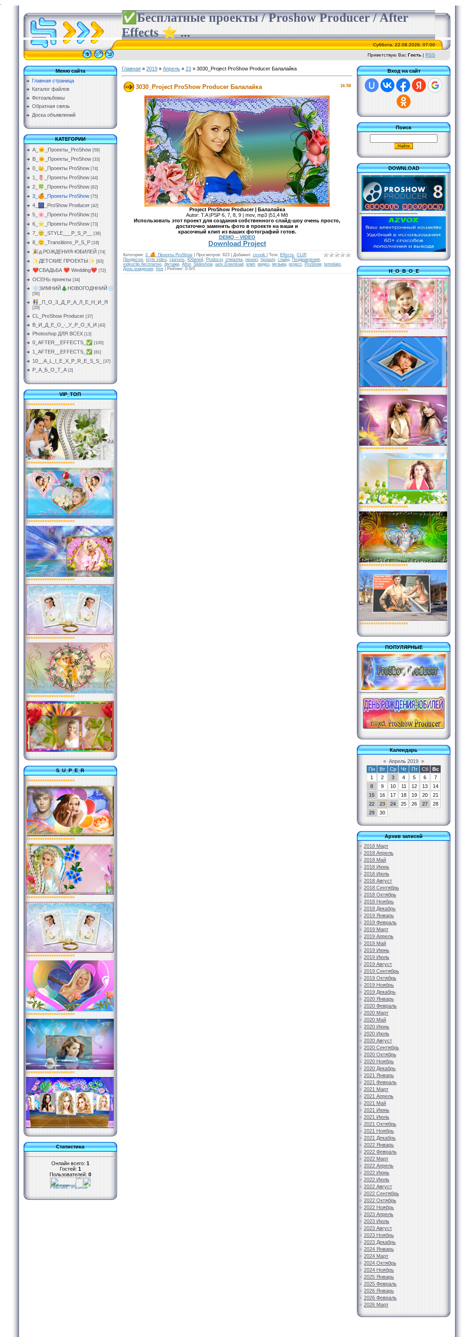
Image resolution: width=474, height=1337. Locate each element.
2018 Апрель (378, 853)
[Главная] (87, 58)
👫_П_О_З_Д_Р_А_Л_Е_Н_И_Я (70, 302)
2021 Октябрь (380, 1124)
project (295, 264)
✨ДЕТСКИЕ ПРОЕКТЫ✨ (63, 261)
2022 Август (378, 1186)
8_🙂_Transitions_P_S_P (61, 242)
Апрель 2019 (403, 761)
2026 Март (376, 1304)
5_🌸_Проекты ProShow (60, 214)
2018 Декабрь (380, 908)
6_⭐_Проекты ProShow (60, 224)
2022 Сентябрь (381, 1193)
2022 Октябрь (380, 1200)
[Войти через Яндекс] (419, 85)
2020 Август (378, 1040)
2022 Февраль (380, 1151)
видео (263, 264)
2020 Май (375, 1019)
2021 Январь (379, 1075)
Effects (287, 254)
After (186, 264)
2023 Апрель (378, 1214)
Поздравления (306, 259)
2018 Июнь (376, 867)
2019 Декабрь (380, 992)
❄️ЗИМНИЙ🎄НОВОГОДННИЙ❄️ (73, 288)
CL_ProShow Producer (58, 316)
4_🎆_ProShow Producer (61, 205)
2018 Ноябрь (379, 901)
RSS (430, 54)
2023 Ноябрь (379, 1235)
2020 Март (376, 1012)
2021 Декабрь (380, 1138)
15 (371, 795)
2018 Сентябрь (381, 887)
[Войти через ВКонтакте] (387, 85)
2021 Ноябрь (379, 1131)
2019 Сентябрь (381, 971)
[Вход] (109, 58)
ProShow (313, 264)
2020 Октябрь (380, 1054)
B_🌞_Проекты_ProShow (61, 159)
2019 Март (376, 929)
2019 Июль (376, 957)
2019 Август (378, 964)
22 (371, 804)
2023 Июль (376, 1221)
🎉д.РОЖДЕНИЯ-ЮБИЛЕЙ (64, 251)
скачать (177, 259)
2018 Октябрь (380, 894)
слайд (283, 259)
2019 (151, 68)
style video (156, 259)
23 (188, 68)
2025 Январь (379, 1277)
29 (371, 812)
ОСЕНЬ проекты (51, 279)
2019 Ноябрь (379, 985)
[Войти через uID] (372, 85)
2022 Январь (379, 1145)
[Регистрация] (98, 58)
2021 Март (376, 1089)
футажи (171, 264)
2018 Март (376, 846)
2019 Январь (379, 915)
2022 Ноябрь (379, 1207)
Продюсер (133, 259)
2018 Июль (376, 874)
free (159, 268)
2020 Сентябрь (381, 1047)
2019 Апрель (378, 936)
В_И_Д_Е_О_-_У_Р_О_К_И (64, 325)
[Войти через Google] (435, 85)
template (332, 264)
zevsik (260, 254)
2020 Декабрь (380, 1068)
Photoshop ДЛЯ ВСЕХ (57, 333)
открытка (234, 259)
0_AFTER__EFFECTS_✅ (62, 342)
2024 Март (376, 1256)
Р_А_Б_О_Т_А (49, 369)
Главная (131, 68)
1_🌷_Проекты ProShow (60, 177)
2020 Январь (379, 999)
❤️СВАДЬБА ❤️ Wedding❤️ (64, 270)
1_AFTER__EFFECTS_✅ (62, 351)
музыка (279, 264)
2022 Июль (376, 1179)
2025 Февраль (380, 1284)
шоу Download (229, 264)
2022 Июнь (376, 1172)
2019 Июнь (376, 950)
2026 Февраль (380, 1297)
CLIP (301, 254)
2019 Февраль (380, 922)
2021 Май (375, 1103)
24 (393, 804)
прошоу (268, 259)
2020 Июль (376, 1033)
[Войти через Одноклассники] (404, 101)
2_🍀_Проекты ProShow (60, 186)
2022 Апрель (378, 1165)
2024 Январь (379, 1249)
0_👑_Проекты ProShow (60, 168)
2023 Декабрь (380, 1242)
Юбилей (195, 259)
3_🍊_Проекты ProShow (60, 196)
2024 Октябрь (380, 1263)
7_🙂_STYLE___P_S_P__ (62, 233)
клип (250, 264)
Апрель (171, 68)
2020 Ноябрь (379, 1061)
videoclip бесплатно (142, 264)
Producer (214, 259)
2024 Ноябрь (379, 1270)
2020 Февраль (380, 1006)
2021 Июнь (376, 1110)
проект (251, 259)
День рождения (138, 268)
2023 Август (378, 1228)
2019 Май (375, 943)
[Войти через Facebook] (403, 85)
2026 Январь (379, 1290)
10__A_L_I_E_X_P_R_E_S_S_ (67, 361)
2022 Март (376, 1158)
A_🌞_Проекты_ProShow (61, 149)
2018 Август (378, 880)
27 (425, 804)
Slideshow (202, 264)
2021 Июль (376, 1117)
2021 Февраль (380, 1082)
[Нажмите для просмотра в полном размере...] (237, 205)
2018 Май (375, 860)
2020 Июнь (376, 1026)
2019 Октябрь (380, 978)
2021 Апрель (378, 1096)
